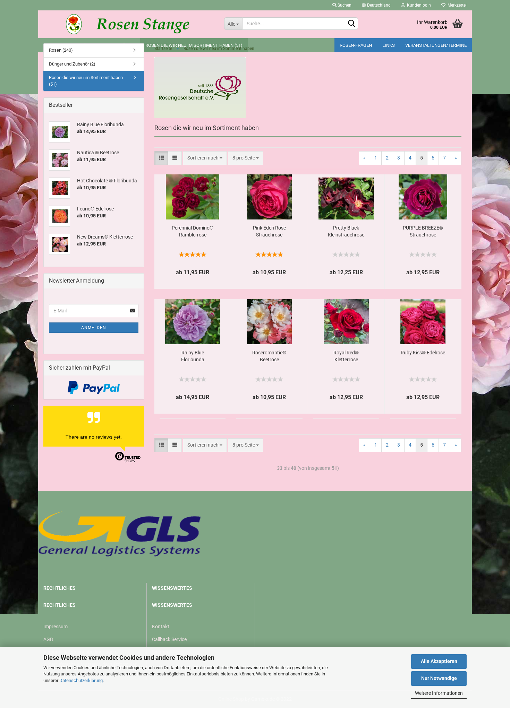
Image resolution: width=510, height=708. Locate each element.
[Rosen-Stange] (128, 24)
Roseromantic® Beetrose (269, 356)
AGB (48, 639)
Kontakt (160, 626)
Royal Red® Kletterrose (346, 356)
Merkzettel (456, 5)
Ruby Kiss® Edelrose (423, 352)
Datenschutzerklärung (81, 680)
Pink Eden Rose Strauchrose (269, 231)
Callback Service (169, 639)
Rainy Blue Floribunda (192, 356)
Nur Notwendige (439, 678)
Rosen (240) (61, 50)
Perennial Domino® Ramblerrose (192, 231)
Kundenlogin (418, 5)
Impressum (55, 626)
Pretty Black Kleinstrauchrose (346, 231)
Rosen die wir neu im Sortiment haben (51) (86, 81)
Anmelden (93, 327)
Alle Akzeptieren (439, 661)
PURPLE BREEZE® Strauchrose (423, 231)
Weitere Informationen (439, 693)
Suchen (344, 5)
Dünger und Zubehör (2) (72, 64)
